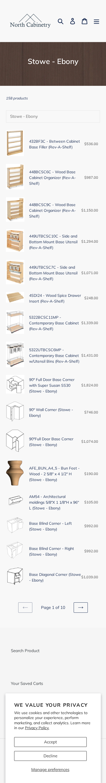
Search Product (25, 650)
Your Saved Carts (27, 683)
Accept (50, 741)
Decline (50, 755)
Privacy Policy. (37, 727)
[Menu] (96, 21)
